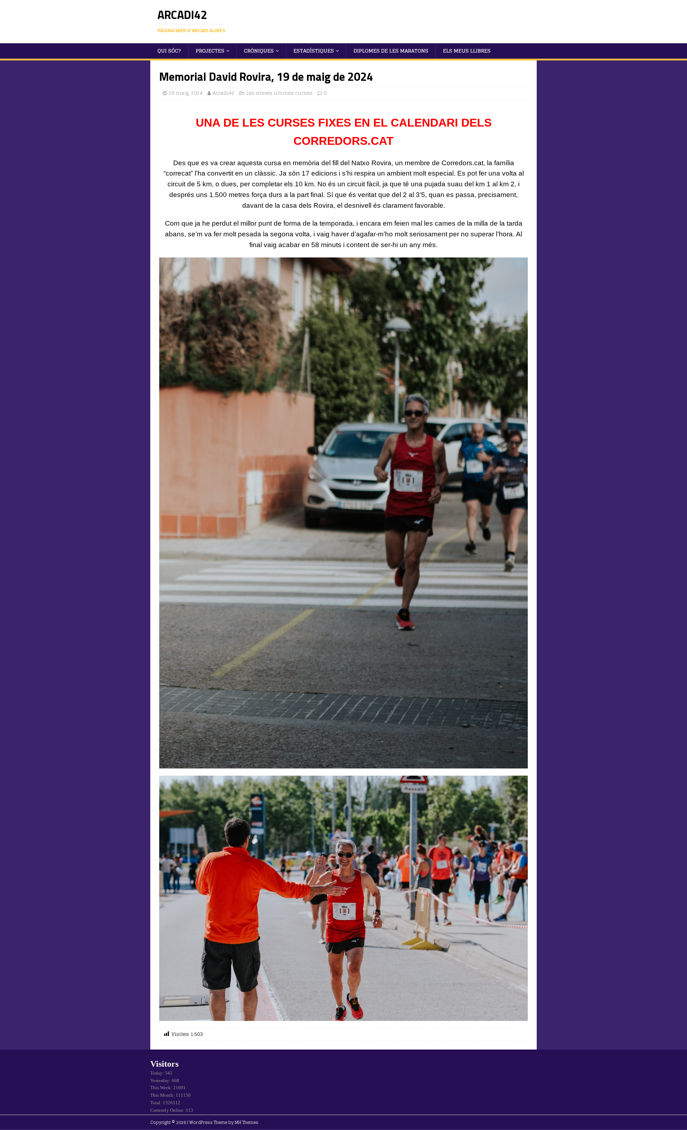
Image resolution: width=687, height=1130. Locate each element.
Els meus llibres (467, 50)
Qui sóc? (169, 50)
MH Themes (246, 1122)
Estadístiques (313, 50)
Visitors (164, 1063)
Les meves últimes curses (279, 93)
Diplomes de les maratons (391, 50)
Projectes (210, 50)
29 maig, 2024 (186, 93)
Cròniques (259, 50)
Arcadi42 (223, 93)
